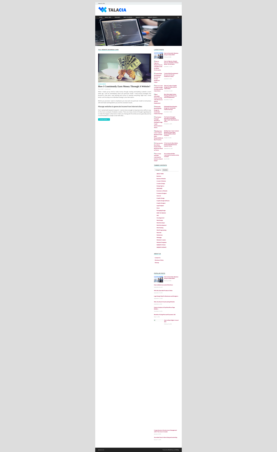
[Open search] (178, 17)
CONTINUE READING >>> (103, 119)
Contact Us (157, 257)
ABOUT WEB (108, 17)
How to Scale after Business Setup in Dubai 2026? (171, 53)
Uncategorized (160, 217)
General (159, 195)
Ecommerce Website (162, 191)
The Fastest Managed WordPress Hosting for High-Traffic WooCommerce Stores (171, 119)
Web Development (161, 225)
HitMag (177, 449)
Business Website (161, 178)
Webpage (159, 237)
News (158, 208)
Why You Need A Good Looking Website (164, 301)
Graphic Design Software (163, 200)
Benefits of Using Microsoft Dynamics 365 (165, 314)
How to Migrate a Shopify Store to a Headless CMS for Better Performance (171, 62)
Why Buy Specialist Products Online (163, 290)
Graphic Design (160, 198)
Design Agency (160, 186)
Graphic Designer (161, 203)
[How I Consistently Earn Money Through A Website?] (124, 68)
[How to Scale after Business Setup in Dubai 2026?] (158, 53)
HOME (100, 17)
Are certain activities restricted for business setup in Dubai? (171, 155)
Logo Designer (160, 205)
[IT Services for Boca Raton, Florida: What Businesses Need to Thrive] (158, 143)
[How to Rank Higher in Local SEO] (158, 320)
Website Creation (161, 240)
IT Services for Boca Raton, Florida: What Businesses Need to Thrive (171, 144)
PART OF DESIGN (128, 17)
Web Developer (161, 222)
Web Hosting (160, 227)
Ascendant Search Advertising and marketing (165, 437)
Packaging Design (161, 210)
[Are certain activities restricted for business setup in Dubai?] (158, 153)
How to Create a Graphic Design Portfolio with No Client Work (170, 87)
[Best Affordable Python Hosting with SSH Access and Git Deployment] (158, 94)
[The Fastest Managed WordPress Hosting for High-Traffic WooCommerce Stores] (158, 117)
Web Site (159, 232)
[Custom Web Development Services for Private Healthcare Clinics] (158, 73)
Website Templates (161, 242)
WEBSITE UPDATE (152, 17)
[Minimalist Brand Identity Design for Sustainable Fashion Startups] (158, 106)
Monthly (165, 170)
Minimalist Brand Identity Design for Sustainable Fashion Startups (170, 108)
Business (159, 176)
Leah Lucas (108, 89)
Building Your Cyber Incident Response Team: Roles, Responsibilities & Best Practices (171, 133)
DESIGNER (117, 17)
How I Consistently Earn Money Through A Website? (124, 86)
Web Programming (161, 230)
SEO (158, 215)
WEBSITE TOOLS (140, 17)
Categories (158, 170)
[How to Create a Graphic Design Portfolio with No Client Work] (158, 85)
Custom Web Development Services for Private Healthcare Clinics (171, 75)
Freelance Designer (162, 193)
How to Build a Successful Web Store (163, 285)
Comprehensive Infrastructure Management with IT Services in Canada (165, 430)
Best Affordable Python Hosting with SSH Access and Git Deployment (170, 96)
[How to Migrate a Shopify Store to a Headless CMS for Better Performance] (158, 61)
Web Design (160, 220)
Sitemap (157, 262)
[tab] (158, 170)
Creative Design (161, 183)
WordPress (170, 449)
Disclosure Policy (159, 260)
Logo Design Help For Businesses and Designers (166, 296)
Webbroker (160, 235)
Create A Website (161, 181)
